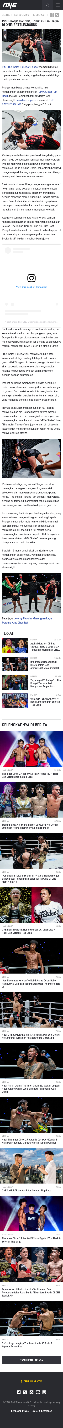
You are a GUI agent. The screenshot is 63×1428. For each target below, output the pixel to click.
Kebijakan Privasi (20, 1411)
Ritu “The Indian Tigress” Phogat (20, 66)
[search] (47, 5)
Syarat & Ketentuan (42, 1411)
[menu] (58, 5)
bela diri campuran (26, 100)
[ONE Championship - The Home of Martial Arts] (9, 5)
